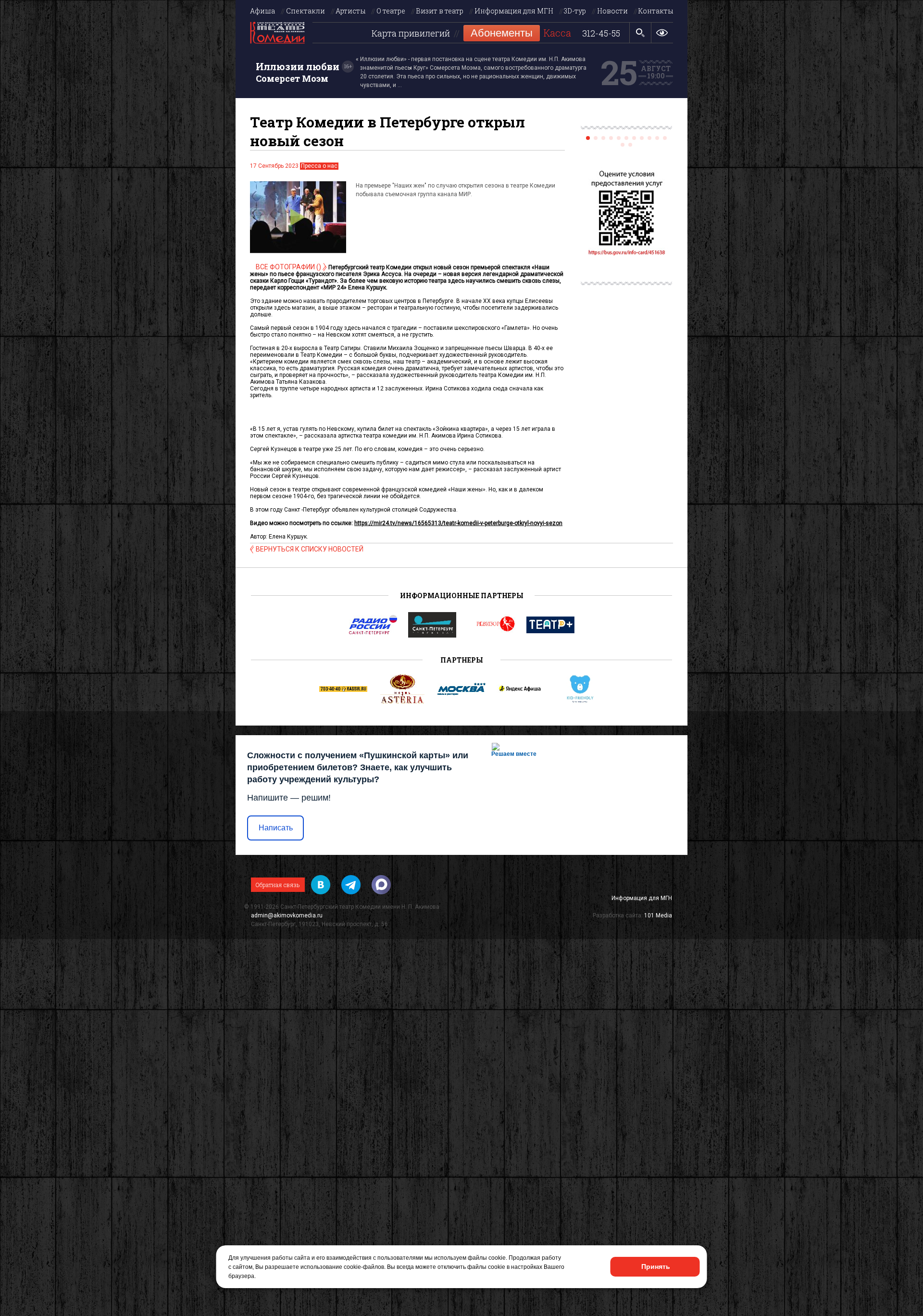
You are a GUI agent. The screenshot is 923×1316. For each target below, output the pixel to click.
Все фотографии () (288, 267)
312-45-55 (601, 33)
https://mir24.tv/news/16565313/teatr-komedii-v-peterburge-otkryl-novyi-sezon (458, 523)
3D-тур (575, 10)
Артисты (350, 10)
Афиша (262, 10)
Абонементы (502, 33)
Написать (276, 828)
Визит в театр (439, 10)
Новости (612, 10)
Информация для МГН (513, 10)
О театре (390, 10)
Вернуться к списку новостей (309, 549)
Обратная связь (278, 885)
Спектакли (305, 10)
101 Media (658, 915)
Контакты (655, 10)
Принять (655, 1266)
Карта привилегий (411, 33)
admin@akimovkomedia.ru (287, 915)
